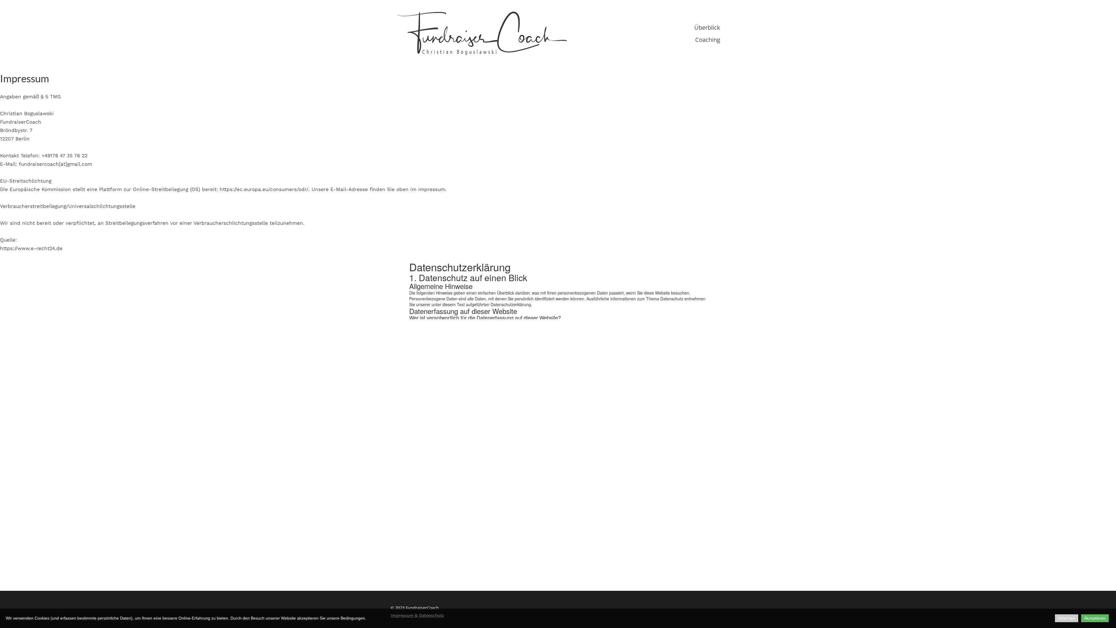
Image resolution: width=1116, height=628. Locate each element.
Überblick (707, 27)
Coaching (707, 40)
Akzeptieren (1095, 618)
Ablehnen (1066, 618)
